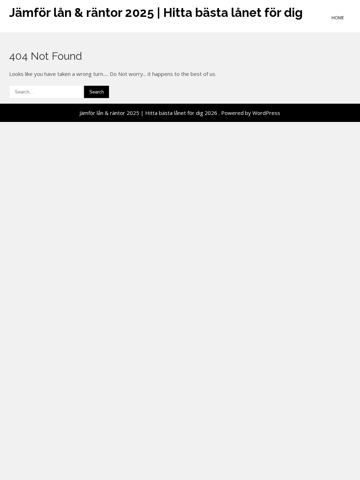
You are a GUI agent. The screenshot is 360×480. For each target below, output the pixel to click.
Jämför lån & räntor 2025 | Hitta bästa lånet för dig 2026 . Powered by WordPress (179, 112)
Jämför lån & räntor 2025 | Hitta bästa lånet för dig (156, 12)
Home (338, 18)
